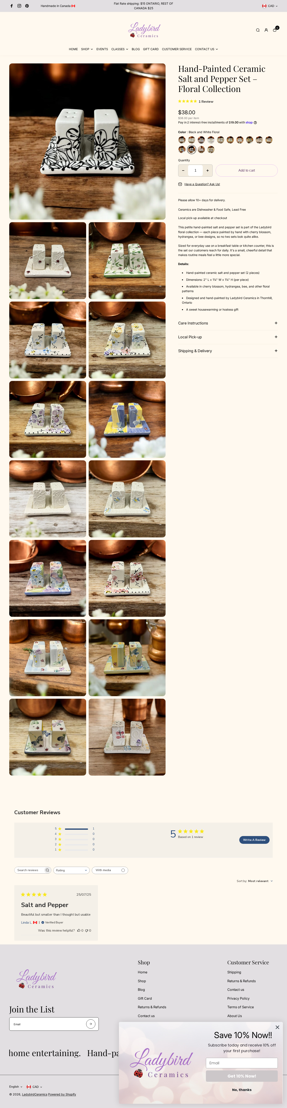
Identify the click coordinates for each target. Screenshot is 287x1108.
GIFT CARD (151, 49)
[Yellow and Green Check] (249, 140)
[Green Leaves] (230, 140)
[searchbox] (28, 870)
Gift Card (145, 998)
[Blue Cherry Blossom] (182, 140)
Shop (142, 981)
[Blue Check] (240, 140)
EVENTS (102, 49)
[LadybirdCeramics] (143, 44)
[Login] (266, 30)
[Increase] (207, 170)
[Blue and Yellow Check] (182, 149)
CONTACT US (204, 49)
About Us (234, 1016)
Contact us (146, 1016)
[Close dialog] (277, 1027)
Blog (141, 989)
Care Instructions (193, 323)
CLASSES (118, 49)
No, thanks (241, 1089)
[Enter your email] (90, 1024)
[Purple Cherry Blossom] (269, 140)
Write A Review (254, 840)
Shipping (234, 972)
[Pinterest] (26, 5)
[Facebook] (11, 5)
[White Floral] (211, 140)
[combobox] (71, 870)
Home (142, 972)
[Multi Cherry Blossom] (220, 140)
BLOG (136, 49)
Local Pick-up (190, 337)
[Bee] (191, 140)
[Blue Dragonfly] (211, 149)
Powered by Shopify (62, 1094)
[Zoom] (159, 70)
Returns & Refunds (152, 1007)
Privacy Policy (238, 998)
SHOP (85, 49)
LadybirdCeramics (34, 1094)
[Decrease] (183, 170)
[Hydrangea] (201, 140)
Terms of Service (240, 1007)
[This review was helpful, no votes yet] (78, 930)
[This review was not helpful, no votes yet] (86, 930)
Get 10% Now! (242, 1076)
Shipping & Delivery (195, 351)
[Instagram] (19, 5)
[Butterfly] (201, 149)
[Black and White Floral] (191, 149)
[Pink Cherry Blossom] (259, 140)
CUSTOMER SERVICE (177, 49)
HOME (73, 49)
